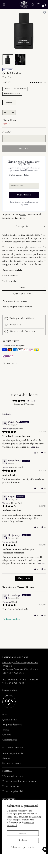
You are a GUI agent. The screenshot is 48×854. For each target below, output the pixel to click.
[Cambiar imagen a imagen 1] (8, 59)
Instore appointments (12, 753)
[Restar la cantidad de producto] (5, 112)
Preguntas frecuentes (12, 724)
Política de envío (10, 786)
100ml (9, 102)
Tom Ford (7, 77)
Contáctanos (30, 331)
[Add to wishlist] (44, 12)
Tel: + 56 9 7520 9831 (13, 672)
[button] (24, 226)
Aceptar (22, 832)
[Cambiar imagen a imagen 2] (20, 59)
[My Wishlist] (38, 4)
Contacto (6, 734)
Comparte (11, 363)
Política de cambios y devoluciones (19, 781)
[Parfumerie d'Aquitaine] (24, 4)
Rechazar (22, 840)
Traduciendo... (13, 618)
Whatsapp (7, 665)
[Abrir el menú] (4, 4)
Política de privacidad (12, 791)
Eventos (6, 757)
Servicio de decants (11, 763)
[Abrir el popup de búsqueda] (32, 4)
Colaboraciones (9, 739)
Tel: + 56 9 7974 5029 (13, 683)
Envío (23, 214)
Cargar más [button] (24, 578)
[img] (9, 431)
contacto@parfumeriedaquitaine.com (20, 662)
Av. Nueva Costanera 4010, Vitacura (20, 669)
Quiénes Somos (9, 719)
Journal (5, 729)
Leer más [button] (35, 446)
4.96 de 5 (31, 400)
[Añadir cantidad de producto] (13, 112)
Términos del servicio (12, 776)
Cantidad (6, 132)
